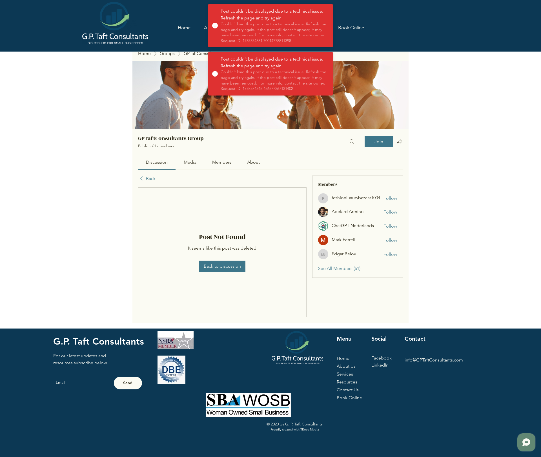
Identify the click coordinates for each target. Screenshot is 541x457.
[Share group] (399, 141)
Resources (347, 382)
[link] (157, 162)
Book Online (349, 397)
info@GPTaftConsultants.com (434, 360)
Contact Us (348, 389)
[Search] (352, 141)
